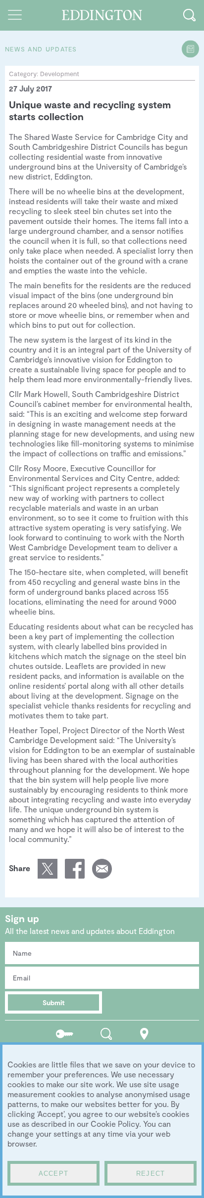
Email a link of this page (102, 869)
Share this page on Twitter (47, 869)
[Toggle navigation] (15, 15)
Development (59, 74)
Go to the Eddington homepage (102, 15)
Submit (54, 1002)
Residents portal (64, 1033)
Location (144, 1033)
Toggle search (189, 15)
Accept (54, 1173)
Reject (150, 1173)
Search (107, 1033)
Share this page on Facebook (75, 869)
